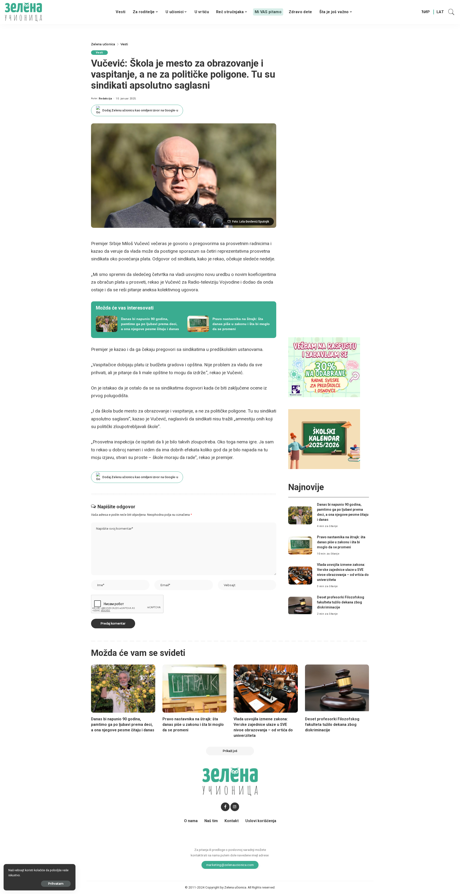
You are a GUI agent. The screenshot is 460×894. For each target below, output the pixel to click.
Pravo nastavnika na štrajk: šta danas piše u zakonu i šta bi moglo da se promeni (341, 542)
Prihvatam (55, 883)
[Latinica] (440, 12)
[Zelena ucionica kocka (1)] (324, 367)
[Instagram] (234, 806)
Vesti (99, 52)
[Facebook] (225, 806)
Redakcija (105, 98)
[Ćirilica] (425, 12)
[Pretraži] (451, 12)
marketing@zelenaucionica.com (230, 865)
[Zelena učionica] (23, 12)
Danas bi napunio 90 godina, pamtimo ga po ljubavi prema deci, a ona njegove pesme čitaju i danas (122, 724)
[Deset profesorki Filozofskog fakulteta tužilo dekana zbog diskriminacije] (300, 606)
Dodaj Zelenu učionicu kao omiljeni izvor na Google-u (140, 110)
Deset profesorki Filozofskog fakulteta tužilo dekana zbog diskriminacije (340, 602)
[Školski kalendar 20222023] (324, 438)
